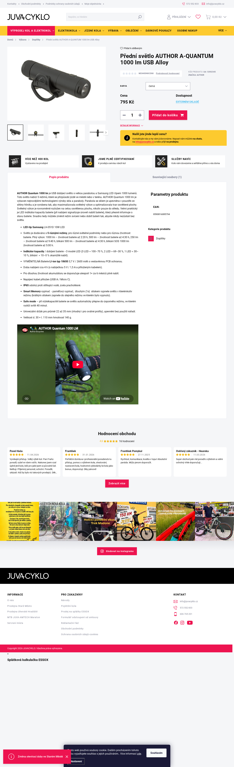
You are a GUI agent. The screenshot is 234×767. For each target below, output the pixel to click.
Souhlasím (156, 752)
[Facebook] (176, 622)
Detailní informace (130, 125)
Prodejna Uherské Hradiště (22, 611)
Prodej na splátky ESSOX (75, 611)
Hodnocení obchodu (117, 433)
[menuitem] (31, 31)
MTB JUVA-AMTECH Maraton (23, 617)
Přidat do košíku (165, 115)
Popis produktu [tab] (59, 177)
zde (139, 753)
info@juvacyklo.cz (144, 141)
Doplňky (160, 238)
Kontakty (11, 4)
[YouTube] (189, 622)
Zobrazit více (117, 483)
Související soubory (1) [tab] (167, 177)
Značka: (196, 75)
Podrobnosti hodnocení (168, 73)
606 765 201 (186, 614)
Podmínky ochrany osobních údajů (63, 4)
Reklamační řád (70, 623)
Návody (65, 600)
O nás (10, 600)
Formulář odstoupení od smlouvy (79, 617)
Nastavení (76, 761)
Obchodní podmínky (31, 4)
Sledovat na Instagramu (120, 551)
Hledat (140, 17)
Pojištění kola (68, 606)
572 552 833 (186, 607)
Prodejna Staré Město (19, 606)
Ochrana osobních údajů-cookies (79, 634)
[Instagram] (182, 622)
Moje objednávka (93, 4)
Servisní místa (15, 623)
